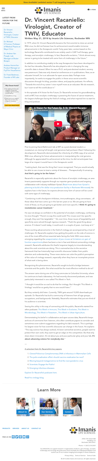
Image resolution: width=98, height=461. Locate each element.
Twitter (16, 436)
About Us (25, 428)
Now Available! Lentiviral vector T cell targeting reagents (49, 2)
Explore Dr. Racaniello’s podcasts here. (41, 372)
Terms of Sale (91, 455)
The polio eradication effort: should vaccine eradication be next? (57, 357)
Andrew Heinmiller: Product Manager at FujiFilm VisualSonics (12, 67)
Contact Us (36, 428)
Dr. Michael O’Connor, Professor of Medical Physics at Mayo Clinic (12, 45)
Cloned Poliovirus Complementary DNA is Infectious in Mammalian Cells (60, 353)
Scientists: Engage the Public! (42, 364)
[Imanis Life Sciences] (49, 10)
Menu (3, 10)
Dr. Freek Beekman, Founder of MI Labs (11, 76)
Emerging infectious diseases (42, 368)
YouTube (24, 436)
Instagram (27, 436)
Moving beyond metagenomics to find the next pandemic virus (56, 361)
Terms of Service (80, 455)
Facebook (13, 436)
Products (6, 428)
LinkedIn (20, 436)
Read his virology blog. (34, 377)
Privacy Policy (69, 455)
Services (16, 428)
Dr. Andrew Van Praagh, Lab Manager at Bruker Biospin (11, 57)
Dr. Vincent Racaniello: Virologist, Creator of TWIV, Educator (11, 33)
